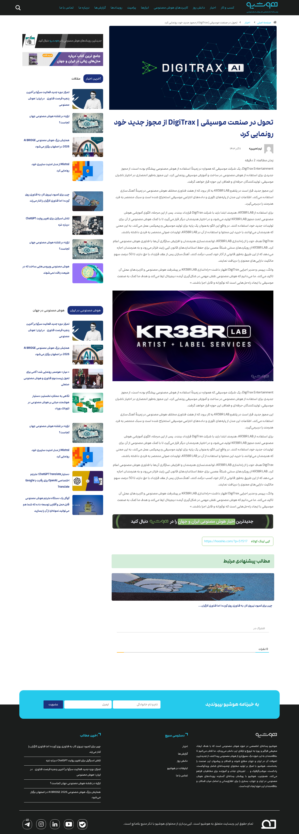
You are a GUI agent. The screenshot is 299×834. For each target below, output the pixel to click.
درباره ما (84, 7)
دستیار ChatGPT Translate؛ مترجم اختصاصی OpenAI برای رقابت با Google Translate (47, 480)
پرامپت (131, 7)
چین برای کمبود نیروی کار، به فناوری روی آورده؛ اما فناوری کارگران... (235, 606)
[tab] (93, 78)
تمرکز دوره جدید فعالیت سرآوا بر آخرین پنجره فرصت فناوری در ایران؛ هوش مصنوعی (47, 98)
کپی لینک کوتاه (260, 541)
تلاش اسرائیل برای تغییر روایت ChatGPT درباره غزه (73, 760)
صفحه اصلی (264, 23)
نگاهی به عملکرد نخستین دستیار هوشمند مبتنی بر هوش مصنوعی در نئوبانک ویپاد (48, 402)
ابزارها (145, 7)
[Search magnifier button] (17, 7)
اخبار (213, 7)
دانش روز (199, 7)
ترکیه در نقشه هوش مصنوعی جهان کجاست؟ (75, 783)
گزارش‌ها (100, 7)
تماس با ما (66, 7)
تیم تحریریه (255, 149)
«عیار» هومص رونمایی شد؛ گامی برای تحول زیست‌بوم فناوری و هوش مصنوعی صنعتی (46, 378)
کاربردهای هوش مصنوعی (171, 7)
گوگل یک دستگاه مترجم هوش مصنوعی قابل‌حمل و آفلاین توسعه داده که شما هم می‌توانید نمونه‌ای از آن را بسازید (46, 504)
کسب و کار (227, 7)
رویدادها (116, 7)
